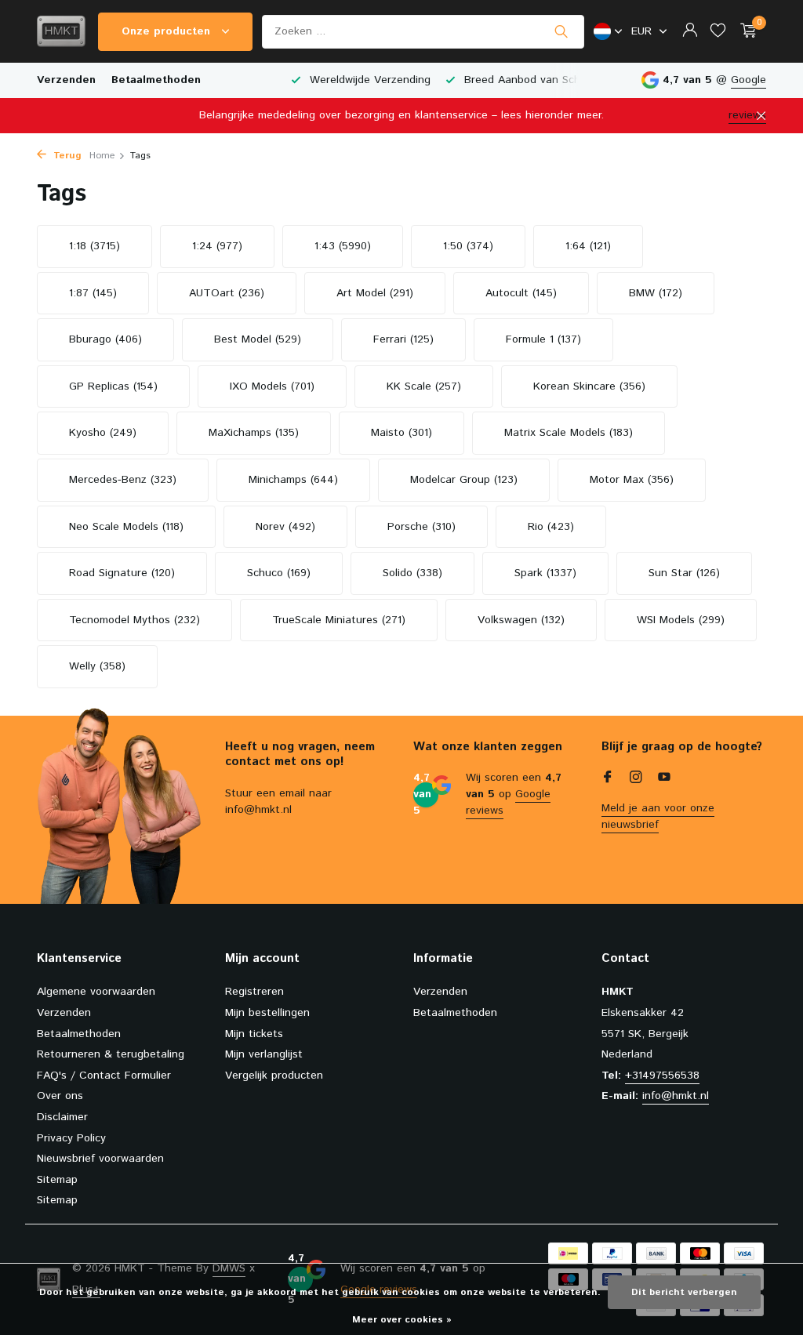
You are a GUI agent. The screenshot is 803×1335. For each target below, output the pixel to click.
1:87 (93, 293)
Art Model (374, 293)
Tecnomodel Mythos (134, 620)
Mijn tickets (254, 1034)
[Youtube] (664, 779)
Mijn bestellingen (267, 1013)
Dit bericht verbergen (684, 1292)
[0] (744, 31)
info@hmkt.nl (675, 1096)
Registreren (254, 991)
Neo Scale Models (126, 527)
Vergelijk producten (274, 1075)
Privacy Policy (71, 1138)
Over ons (60, 1096)
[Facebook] (607, 779)
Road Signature (122, 573)
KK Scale (424, 386)
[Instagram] (636, 779)
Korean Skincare (589, 386)
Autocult (521, 293)
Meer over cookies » (402, 1319)
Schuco (279, 573)
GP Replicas (113, 386)
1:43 (342, 246)
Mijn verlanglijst (264, 1054)
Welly (97, 666)
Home (101, 155)
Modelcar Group (464, 480)
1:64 (588, 246)
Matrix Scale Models (568, 433)
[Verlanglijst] (718, 31)
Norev (285, 527)
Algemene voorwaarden (96, 991)
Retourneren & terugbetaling (110, 1054)
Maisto (401, 433)
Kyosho (102, 433)
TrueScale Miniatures (338, 620)
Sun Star (684, 573)
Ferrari (403, 339)
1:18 (94, 246)
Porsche (421, 527)
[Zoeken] (561, 31)
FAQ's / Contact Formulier (104, 1075)
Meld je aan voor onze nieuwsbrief (657, 816)
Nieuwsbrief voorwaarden (100, 1158)
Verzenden (66, 80)
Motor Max (632, 480)
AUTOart (226, 293)
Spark (545, 573)
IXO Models (272, 386)
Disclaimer (62, 1117)
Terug (66, 155)
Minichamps (293, 480)
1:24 (217, 246)
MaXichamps (254, 433)
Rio (551, 527)
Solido (412, 573)
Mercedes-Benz (122, 480)
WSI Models (681, 620)
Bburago (105, 339)
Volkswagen (521, 620)
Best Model (257, 339)
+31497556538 (662, 1075)
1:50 (468, 246)
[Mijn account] (689, 32)
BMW (655, 293)
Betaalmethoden (156, 80)
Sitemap (57, 1180)
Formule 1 (543, 339)
